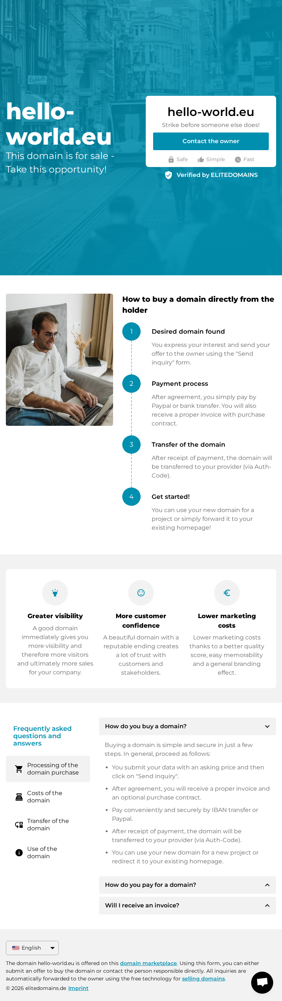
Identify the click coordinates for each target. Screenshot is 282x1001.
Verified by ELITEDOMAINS (217, 174)
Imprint (78, 988)
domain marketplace (148, 963)
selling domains (203, 978)
